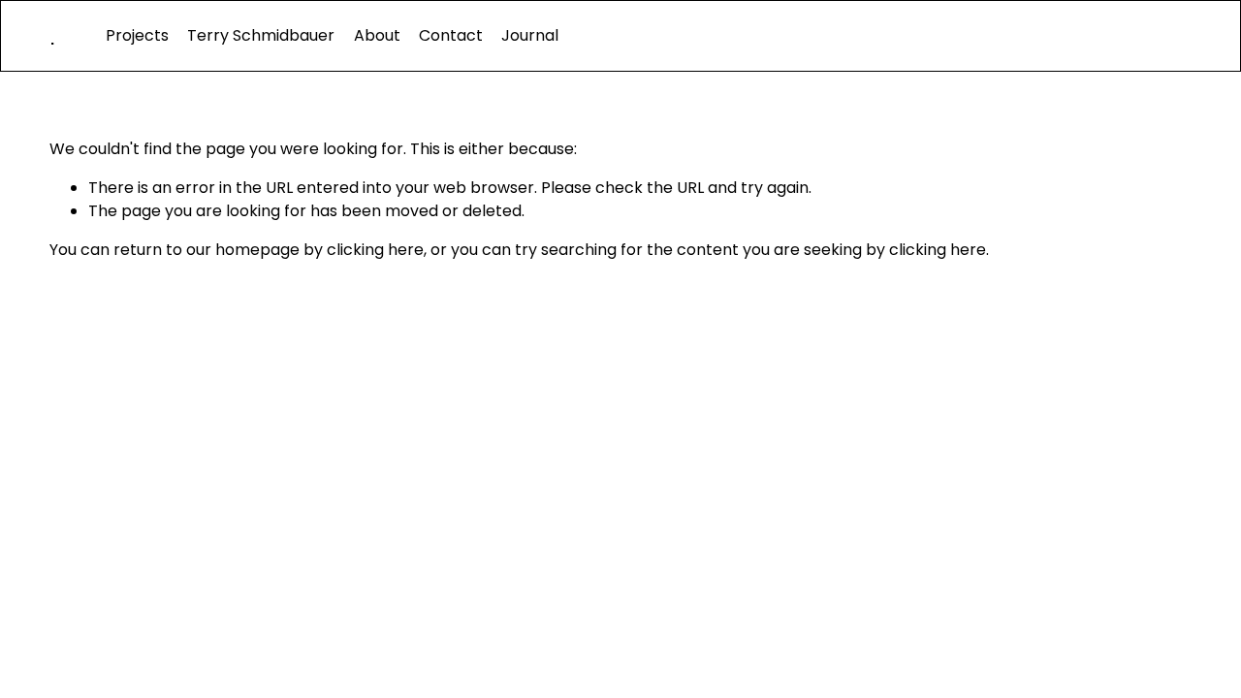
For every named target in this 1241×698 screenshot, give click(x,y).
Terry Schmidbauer (260, 35)
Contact (451, 35)
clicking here (375, 249)
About (377, 35)
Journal (529, 35)
